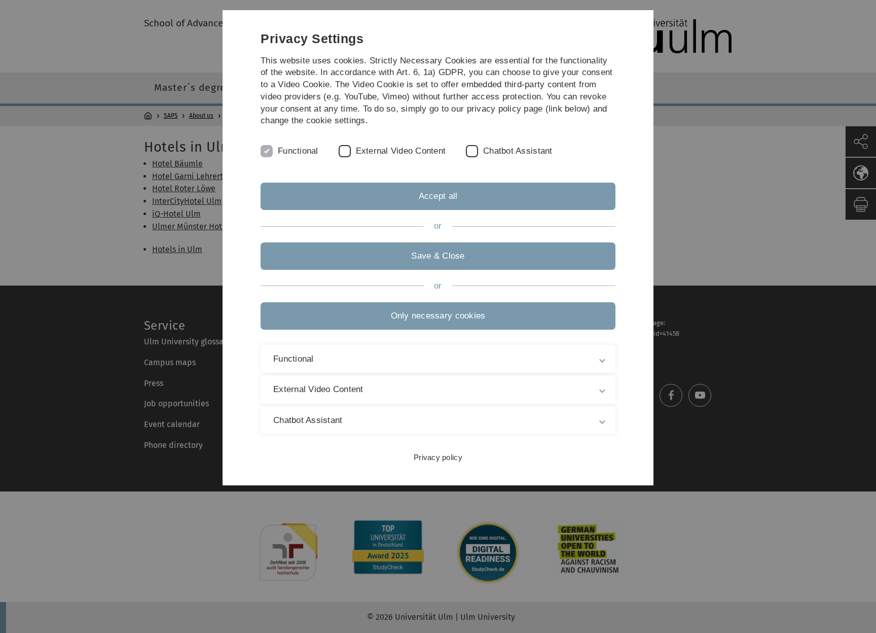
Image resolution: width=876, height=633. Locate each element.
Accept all (438, 196)
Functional (298, 151)
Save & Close (437, 256)
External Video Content (401, 151)
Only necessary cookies (438, 316)
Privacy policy (438, 457)
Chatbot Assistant (517, 151)
